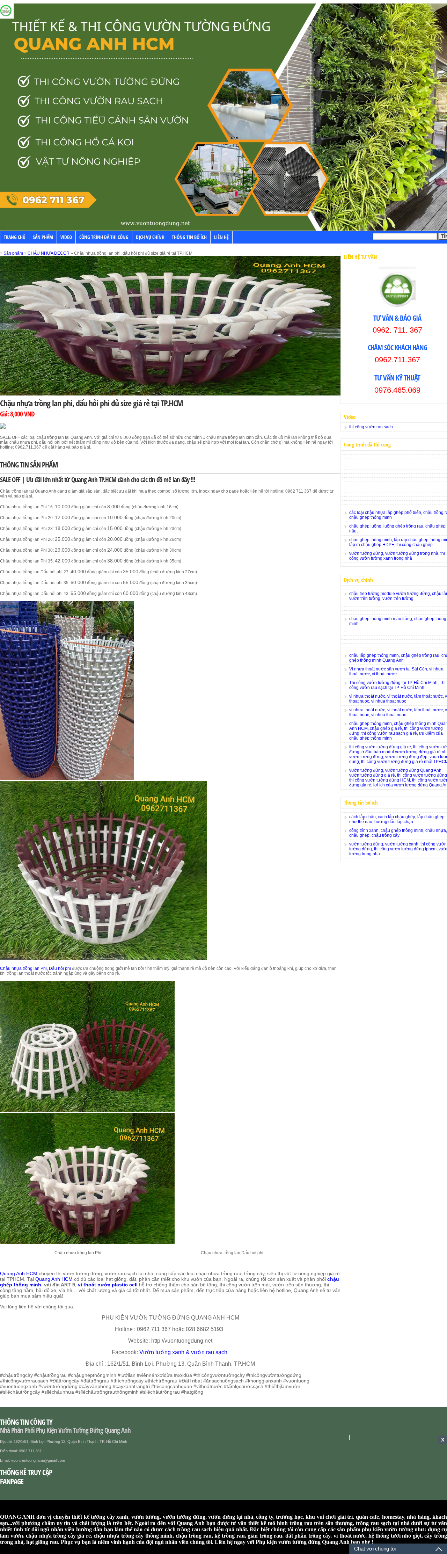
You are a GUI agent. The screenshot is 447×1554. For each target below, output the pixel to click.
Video (66, 237)
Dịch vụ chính (150, 237)
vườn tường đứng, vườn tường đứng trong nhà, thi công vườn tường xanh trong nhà (397, 556)
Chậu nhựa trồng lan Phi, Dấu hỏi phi (35, 968)
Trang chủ (14, 237)
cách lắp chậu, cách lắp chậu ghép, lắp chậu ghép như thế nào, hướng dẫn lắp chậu (397, 819)
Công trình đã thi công (104, 237)
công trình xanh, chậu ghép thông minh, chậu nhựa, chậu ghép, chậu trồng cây (398, 833)
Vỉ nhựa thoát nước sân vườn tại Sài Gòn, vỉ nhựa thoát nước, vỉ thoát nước (396, 671)
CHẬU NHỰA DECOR (48, 253)
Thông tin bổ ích (189, 237)
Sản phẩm (43, 237)
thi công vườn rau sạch (371, 426)
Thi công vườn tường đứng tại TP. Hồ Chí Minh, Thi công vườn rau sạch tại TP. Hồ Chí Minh (397, 685)
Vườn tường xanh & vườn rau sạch (184, 1352)
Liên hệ (221, 237)
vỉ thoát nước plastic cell (108, 1284)
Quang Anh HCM (18, 1273)
